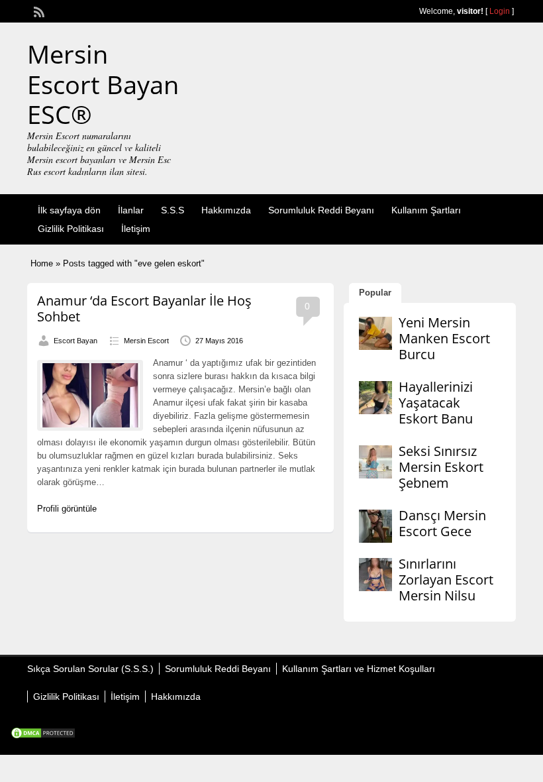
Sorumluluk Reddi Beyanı (321, 210)
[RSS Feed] (37, 10)
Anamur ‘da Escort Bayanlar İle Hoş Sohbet (144, 308)
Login (499, 11)
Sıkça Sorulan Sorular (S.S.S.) (90, 668)
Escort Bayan (75, 341)
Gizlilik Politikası (71, 228)
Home (41, 263)
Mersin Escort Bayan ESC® (103, 83)
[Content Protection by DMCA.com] (43, 736)
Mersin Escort (146, 341)
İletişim (135, 228)
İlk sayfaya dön (69, 210)
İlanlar (131, 210)
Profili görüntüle (67, 509)
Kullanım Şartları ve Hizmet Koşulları (358, 668)
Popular (375, 293)
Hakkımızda (226, 210)
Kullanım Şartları (426, 210)
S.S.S (172, 210)
